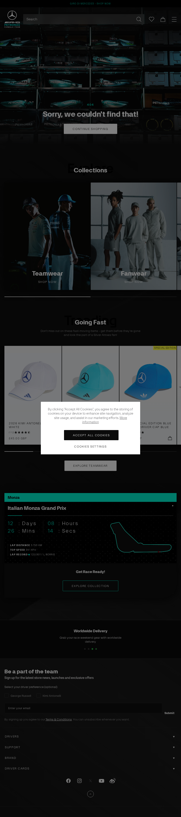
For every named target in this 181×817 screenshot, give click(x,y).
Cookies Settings (90, 446)
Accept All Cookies (91, 435)
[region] (90, 428)
